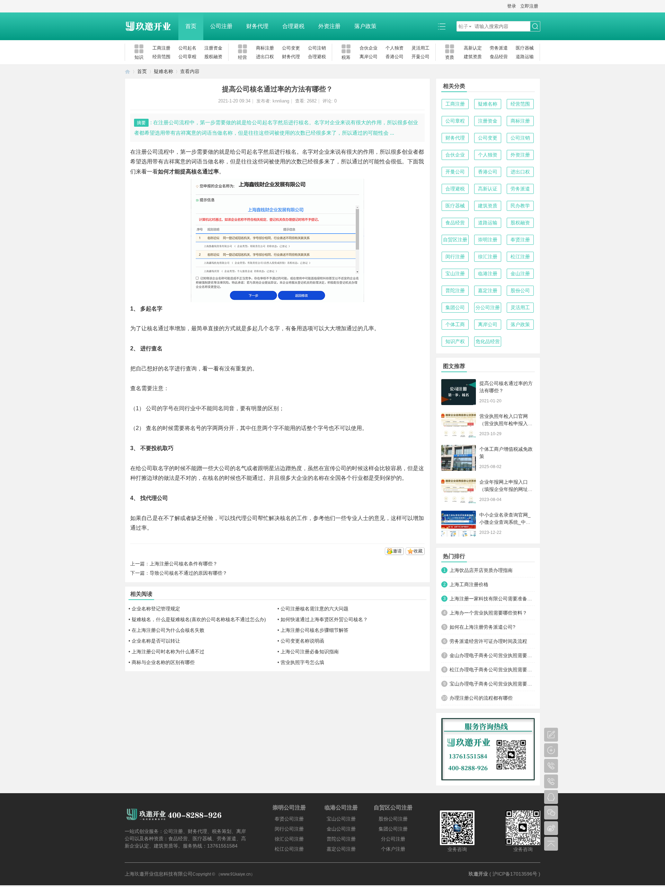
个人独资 (394, 48)
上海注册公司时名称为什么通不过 (168, 651)
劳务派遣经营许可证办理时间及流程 (488, 641)
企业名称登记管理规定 (156, 608)
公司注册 (221, 26)
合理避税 (293, 26)
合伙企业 (369, 48)
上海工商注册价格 (469, 584)
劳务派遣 (499, 48)
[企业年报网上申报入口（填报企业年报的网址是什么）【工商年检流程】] (458, 491)
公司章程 (187, 56)
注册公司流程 (152, 152)
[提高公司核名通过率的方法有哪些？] (458, 392)
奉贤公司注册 (289, 819)
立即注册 (529, 6)
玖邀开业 (478, 874)
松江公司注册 (289, 849)
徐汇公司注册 (289, 839)
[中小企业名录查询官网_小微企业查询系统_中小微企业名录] (458, 524)
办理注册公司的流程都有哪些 (481, 698)
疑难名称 (163, 71)
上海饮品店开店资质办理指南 (481, 570)
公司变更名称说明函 (302, 641)
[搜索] (535, 26)
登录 (511, 6)
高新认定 (473, 48)
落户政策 (365, 26)
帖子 (463, 26)
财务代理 (257, 26)
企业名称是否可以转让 (156, 641)
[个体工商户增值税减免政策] (458, 458)
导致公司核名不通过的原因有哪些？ (188, 573)
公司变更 (291, 48)
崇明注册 (487, 239)
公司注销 (317, 48)
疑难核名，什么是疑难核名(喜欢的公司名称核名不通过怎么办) (199, 619)
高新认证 (487, 188)
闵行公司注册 (289, 829)
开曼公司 (420, 56)
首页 (190, 26)
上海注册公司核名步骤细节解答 (314, 630)
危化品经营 (488, 341)
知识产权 (455, 341)
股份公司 (520, 290)
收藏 (418, 551)
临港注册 (487, 273)
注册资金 (213, 48)
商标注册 (265, 48)
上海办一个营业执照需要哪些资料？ (488, 613)
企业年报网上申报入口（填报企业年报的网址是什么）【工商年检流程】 (506, 489)
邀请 (397, 551)
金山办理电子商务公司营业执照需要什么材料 (492, 655)
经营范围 (161, 56)
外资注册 (329, 26)
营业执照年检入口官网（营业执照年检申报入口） (503, 423)
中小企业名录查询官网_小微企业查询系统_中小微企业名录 (505, 522)
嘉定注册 (487, 290)
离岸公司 (369, 56)
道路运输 (525, 56)
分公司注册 (488, 307)
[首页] (127, 71)
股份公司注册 (393, 819)
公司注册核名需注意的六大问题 (314, 608)
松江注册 (520, 256)
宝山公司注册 (341, 819)
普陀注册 (455, 290)
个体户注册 (393, 849)
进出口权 (265, 56)
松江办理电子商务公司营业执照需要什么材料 (492, 669)
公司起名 (187, 48)
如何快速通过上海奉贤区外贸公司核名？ (324, 619)
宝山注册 (455, 273)
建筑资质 (473, 56)
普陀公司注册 (341, 839)
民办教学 (520, 205)
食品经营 (499, 56)
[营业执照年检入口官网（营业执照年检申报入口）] (458, 425)
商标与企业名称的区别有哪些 (163, 662)
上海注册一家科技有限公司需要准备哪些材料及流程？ (492, 598)
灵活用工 (420, 48)
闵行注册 (455, 256)
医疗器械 (525, 48)
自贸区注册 (455, 239)
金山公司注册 (341, 829)
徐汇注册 (487, 256)
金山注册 (520, 273)
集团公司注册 (393, 829)
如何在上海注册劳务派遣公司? (482, 627)
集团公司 (455, 307)
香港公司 (394, 56)
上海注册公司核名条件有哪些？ (184, 563)
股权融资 (213, 56)
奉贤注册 (520, 239)
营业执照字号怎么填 (302, 662)
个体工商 (455, 324)
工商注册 (161, 48)
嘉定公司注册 (341, 849)
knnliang (281, 101)
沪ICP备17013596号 (515, 874)
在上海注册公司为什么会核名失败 (168, 630)
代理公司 (247, 518)
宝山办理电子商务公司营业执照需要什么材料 (492, 684)
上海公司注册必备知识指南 (310, 651)
